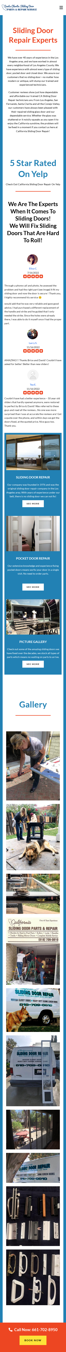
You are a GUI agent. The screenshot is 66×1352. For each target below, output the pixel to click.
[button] (61, 7)
